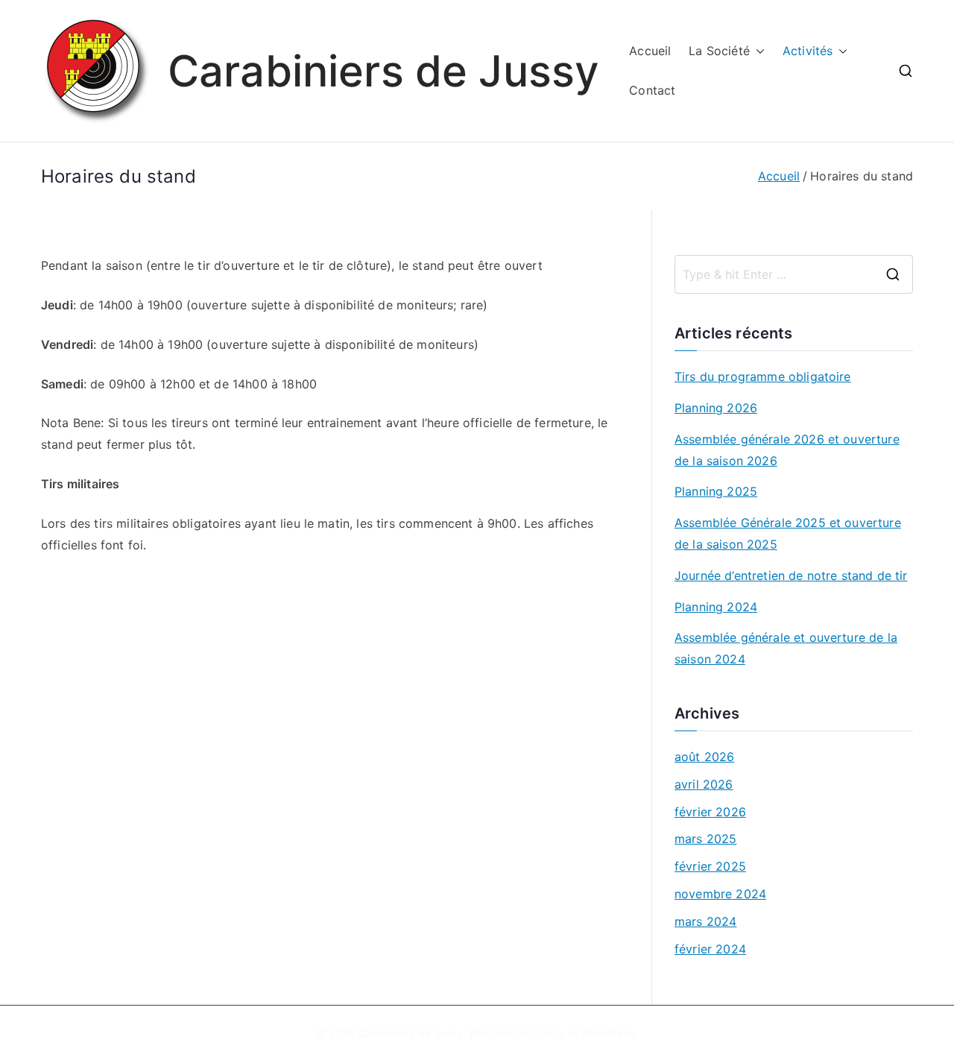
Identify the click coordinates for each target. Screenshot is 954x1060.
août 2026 (704, 756)
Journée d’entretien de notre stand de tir (791, 575)
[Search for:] (793, 274)
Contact (652, 90)
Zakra (550, 1032)
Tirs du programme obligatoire (763, 376)
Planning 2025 (716, 491)
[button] (757, 51)
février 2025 (710, 866)
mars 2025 (705, 838)
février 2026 (710, 811)
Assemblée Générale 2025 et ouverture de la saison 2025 (788, 533)
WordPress (607, 1032)
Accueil (650, 50)
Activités (808, 50)
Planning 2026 (716, 407)
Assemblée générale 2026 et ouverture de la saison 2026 (787, 450)
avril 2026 (704, 784)
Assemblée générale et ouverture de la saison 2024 (786, 648)
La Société (719, 50)
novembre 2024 (720, 893)
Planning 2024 (716, 606)
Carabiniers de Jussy (383, 71)
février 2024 (710, 948)
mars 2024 (705, 921)
